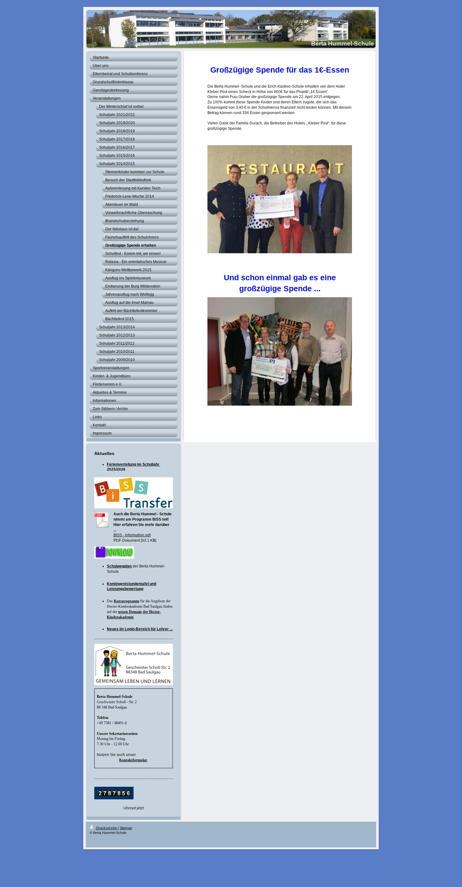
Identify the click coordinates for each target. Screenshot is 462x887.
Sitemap (126, 828)
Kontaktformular (133, 760)
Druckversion (106, 828)
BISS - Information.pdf (132, 535)
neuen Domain (130, 612)
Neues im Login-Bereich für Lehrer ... (140, 629)
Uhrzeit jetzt (134, 808)
